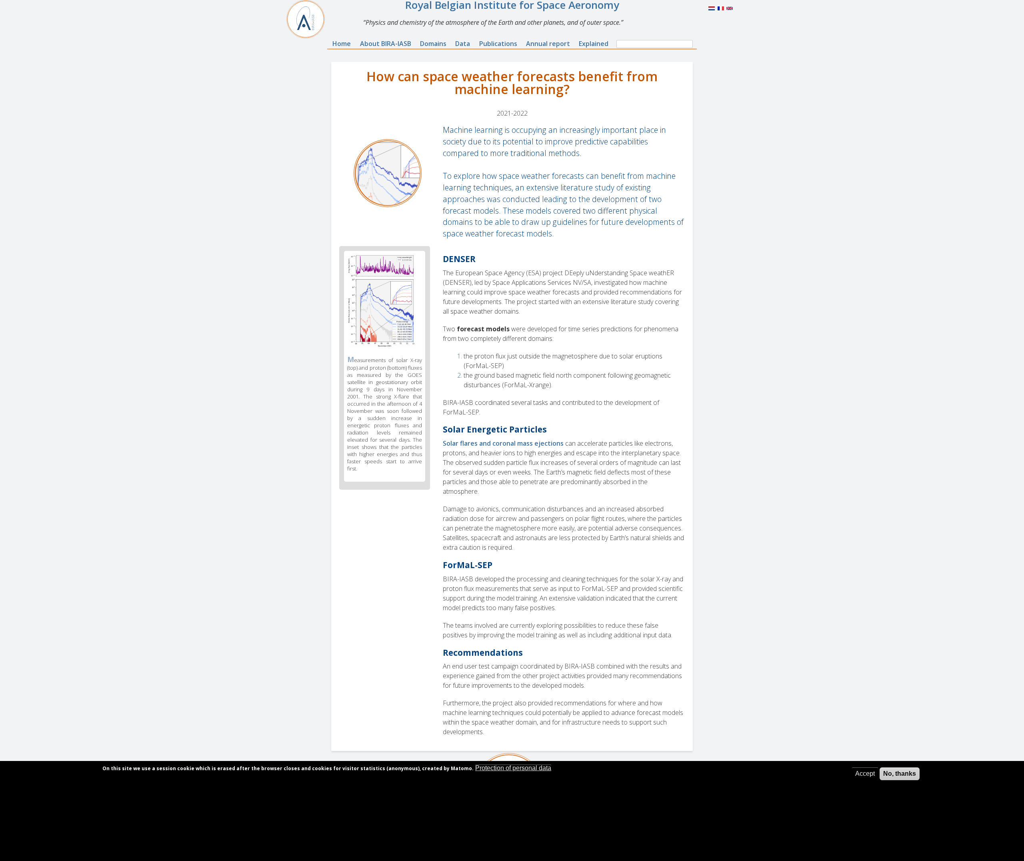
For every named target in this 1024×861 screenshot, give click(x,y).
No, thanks (899, 773)
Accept (865, 773)
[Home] (308, 19)
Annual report (548, 43)
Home (341, 43)
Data (462, 43)
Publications (498, 43)
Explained (593, 43)
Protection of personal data (513, 768)
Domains (433, 43)
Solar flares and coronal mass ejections (503, 443)
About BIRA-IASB (385, 43)
